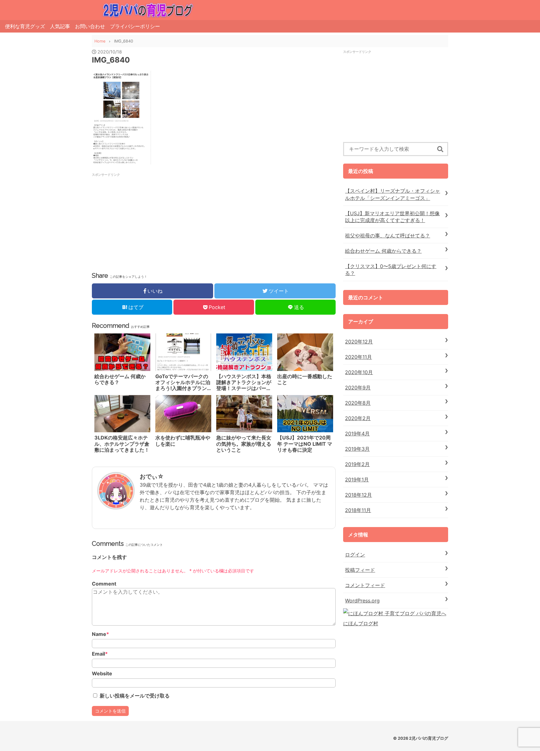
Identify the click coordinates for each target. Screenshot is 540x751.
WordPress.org (362, 600)
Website (102, 674)
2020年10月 (359, 372)
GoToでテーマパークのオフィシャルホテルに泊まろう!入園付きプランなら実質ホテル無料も (182, 382)
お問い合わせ (90, 26)
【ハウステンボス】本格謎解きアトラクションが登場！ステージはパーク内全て (243, 382)
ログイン (355, 554)
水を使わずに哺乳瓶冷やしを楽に (182, 441)
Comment (104, 584)
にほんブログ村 (360, 623)
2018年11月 (358, 510)
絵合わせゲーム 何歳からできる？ (120, 379)
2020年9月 (358, 387)
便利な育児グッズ (25, 26)
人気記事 (60, 26)
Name (100, 634)
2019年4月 (357, 433)
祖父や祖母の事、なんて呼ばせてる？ (387, 235)
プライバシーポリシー (135, 26)
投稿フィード (360, 570)
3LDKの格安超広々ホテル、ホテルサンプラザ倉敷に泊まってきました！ (121, 444)
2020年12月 (359, 341)
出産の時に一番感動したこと (304, 379)
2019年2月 (357, 464)
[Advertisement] (158, 221)
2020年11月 (358, 357)
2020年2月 (358, 418)
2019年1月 (357, 479)
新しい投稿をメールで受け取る (135, 696)
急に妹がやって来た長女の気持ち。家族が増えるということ (243, 444)
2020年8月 (358, 403)
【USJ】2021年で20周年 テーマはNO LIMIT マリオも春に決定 (304, 444)
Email (100, 654)
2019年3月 (357, 449)
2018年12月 (358, 495)
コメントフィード (365, 585)
